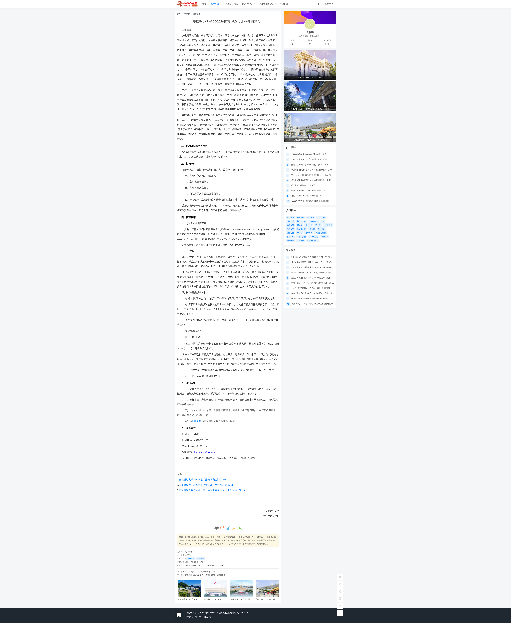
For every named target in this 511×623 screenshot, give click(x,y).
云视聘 (310, 32)
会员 (329, 4)
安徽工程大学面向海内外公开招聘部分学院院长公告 (206, 575)
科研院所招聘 (231, 4)
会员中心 (208, 617)
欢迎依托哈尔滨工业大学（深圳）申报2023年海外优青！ (314, 272)
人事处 (189, 551)
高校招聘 (215, 4)
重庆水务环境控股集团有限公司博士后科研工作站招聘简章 (315, 175)
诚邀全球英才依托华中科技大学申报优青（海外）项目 (313, 180)
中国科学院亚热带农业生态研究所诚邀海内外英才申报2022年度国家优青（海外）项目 (326, 298)
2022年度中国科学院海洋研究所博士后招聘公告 (312, 201)
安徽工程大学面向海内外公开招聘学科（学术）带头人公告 (315, 164)
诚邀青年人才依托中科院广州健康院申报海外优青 (312, 303)
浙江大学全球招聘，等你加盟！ (304, 185)
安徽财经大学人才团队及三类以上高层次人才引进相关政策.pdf (212, 490)
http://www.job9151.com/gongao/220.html (204, 565)
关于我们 (189, 617)
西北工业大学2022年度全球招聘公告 (200, 571)
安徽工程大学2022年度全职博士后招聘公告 (309, 159)
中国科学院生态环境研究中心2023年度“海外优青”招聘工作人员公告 (319, 283)
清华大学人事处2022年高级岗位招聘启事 (308, 190)
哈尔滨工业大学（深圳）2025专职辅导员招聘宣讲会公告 (241, 599)
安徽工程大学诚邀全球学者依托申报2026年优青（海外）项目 (316, 257)
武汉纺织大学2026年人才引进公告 (215, 599)
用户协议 (198, 617)
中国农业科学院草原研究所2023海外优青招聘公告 (312, 288)
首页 (204, 4)
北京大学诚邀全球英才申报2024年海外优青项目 (311, 267)
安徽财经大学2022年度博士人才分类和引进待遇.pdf (206, 485)
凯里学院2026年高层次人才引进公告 (189, 599)
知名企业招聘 (248, 4)
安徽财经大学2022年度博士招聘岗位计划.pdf (202, 479)
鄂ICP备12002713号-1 (241, 613)
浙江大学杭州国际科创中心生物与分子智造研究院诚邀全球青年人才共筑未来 (322, 262)
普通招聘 (284, 4)
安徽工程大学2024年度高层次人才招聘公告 (267, 599)
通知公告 (196, 14)
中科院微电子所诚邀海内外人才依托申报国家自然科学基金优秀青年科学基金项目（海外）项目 (330, 293)
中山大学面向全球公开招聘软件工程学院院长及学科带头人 (315, 170)
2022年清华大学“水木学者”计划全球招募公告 (309, 154)
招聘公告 (196, 421)
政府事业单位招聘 (267, 4)
